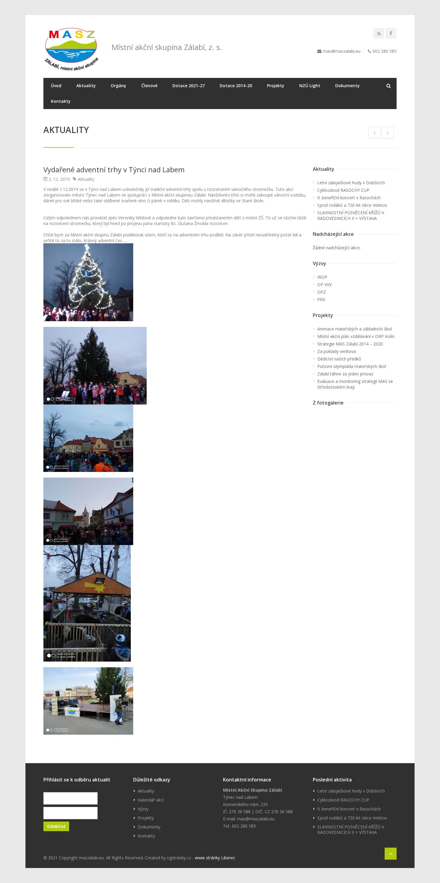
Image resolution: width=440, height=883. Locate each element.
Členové (149, 85)
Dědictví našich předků (339, 359)
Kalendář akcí (151, 800)
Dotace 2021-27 (188, 85)
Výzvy (143, 809)
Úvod (56, 85)
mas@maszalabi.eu (341, 51)
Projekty (275, 85)
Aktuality (86, 85)
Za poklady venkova (336, 351)
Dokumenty (347, 85)
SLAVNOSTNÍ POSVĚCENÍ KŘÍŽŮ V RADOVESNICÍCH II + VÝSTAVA (350, 215)
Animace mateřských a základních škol (354, 329)
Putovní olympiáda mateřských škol (351, 366)
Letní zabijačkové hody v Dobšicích (351, 182)
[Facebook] (391, 33)
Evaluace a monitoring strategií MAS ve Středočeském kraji (355, 384)
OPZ (321, 292)
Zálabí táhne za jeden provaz (345, 374)
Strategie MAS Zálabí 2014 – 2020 (350, 344)
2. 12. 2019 (59, 179)
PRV (321, 299)
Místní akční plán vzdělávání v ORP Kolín (356, 336)
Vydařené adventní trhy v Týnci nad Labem (114, 169)
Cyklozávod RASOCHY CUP (343, 190)
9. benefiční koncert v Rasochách (349, 197)
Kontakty (61, 101)
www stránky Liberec (215, 858)
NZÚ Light (309, 85)
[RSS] (379, 33)
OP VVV (324, 284)
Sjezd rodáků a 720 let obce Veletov (352, 205)
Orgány (118, 85)
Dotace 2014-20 (236, 85)
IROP (322, 277)
